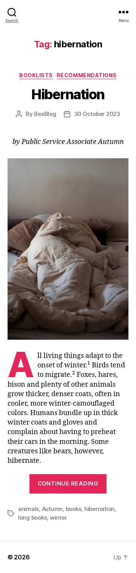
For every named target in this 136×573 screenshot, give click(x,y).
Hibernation (68, 94)
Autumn (52, 508)
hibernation (99, 508)
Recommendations (87, 75)
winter (58, 517)
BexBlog (45, 113)
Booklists (36, 75)
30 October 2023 (97, 113)
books (74, 508)
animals (28, 508)
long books (32, 517)
